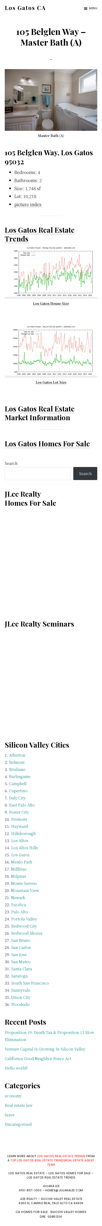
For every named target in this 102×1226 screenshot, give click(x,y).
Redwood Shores (26, 933)
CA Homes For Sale (32, 1212)
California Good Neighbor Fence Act (38, 1058)
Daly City (17, 798)
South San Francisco (30, 983)
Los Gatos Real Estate (39, 408)
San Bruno (20, 940)
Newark (18, 897)
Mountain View (25, 890)
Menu (93, 8)
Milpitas (18, 876)
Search (11, 463)
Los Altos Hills (24, 847)
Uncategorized (18, 1124)
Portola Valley (24, 919)
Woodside (20, 1004)
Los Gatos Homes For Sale (47, 443)
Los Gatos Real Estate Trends (39, 234)
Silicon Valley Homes (68, 1212)
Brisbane (17, 769)
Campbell (18, 783)
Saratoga (19, 976)
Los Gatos (20, 855)
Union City (21, 997)
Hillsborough (23, 833)
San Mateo (21, 961)
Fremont (19, 819)
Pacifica (18, 904)
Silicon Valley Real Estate (62, 1199)
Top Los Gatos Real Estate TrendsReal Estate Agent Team (52, 1162)
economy (13, 1096)
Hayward (19, 826)
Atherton (17, 755)
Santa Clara (21, 968)
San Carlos (21, 947)
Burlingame (20, 776)
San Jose (19, 954)
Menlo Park (21, 862)
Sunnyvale (20, 990)
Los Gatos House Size (51, 303)
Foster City (19, 812)
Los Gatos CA (25, 7)
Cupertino (18, 790)
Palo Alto (19, 912)
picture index (28, 204)
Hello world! (16, 1068)
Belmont (17, 762)
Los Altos (19, 840)
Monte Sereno (24, 883)
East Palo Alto (22, 805)
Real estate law (18, 1105)
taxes (9, 1115)
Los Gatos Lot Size (51, 382)
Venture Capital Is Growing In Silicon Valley (45, 1049)
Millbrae (19, 869)
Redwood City (24, 926)
